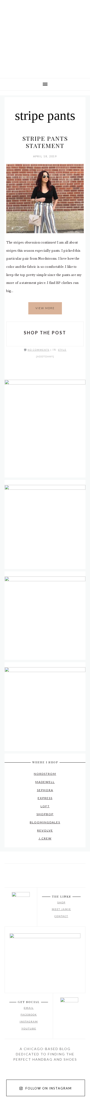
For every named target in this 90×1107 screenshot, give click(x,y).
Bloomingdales (45, 822)
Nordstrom (45, 774)
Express (45, 798)
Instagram (29, 1021)
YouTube (28, 1028)
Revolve (45, 830)
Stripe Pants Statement (45, 141)
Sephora (45, 790)
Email (29, 1007)
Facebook (29, 1014)
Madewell (45, 782)
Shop (61, 902)
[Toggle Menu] (7, 6)
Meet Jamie (61, 909)
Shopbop (45, 814)
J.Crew (45, 838)
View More (45, 308)
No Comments (38, 350)
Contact (61, 916)
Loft (45, 806)
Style (62, 350)
